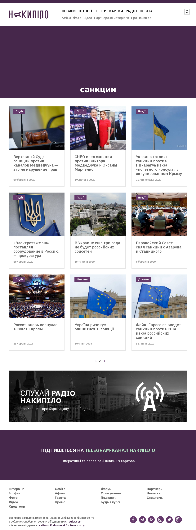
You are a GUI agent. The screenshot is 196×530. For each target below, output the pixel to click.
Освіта (146, 11)
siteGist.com (73, 521)
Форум (106, 489)
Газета (60, 498)
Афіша (66, 18)
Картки (116, 11)
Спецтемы (155, 498)
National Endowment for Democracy (61, 525)
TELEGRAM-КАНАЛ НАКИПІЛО (120, 450)
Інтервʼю (16, 489)
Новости (153, 493)
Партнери (155, 489)
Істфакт (15, 493)
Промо (60, 502)
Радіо (131, 11)
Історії (85, 11)
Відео (87, 18)
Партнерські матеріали (111, 18)
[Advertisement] (98, 53)
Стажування (111, 493)
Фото (77, 18)
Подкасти (109, 498)
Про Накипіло (141, 18)
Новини (69, 11)
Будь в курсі (110, 502)
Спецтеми (17, 506)
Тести (100, 11)
